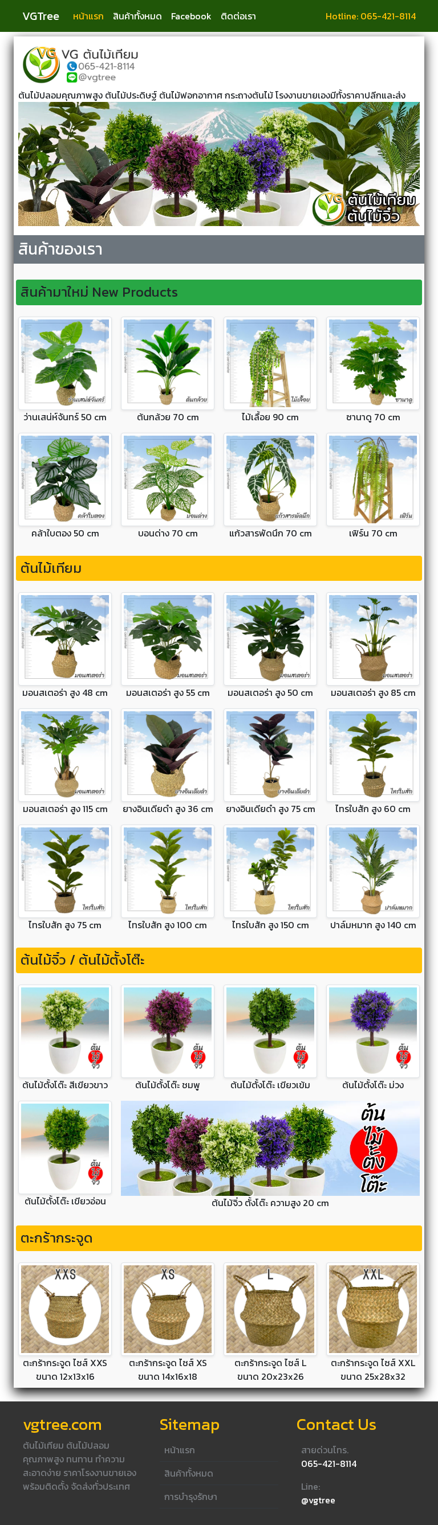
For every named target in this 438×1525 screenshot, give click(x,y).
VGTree (40, 15)
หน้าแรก (88, 16)
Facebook (191, 16)
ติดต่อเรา (238, 16)
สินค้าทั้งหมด (137, 16)
